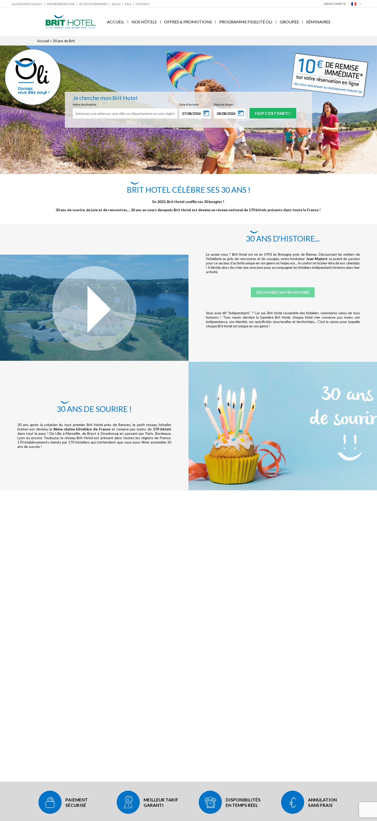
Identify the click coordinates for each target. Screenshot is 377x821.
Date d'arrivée (189, 104)
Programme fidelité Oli (245, 21)
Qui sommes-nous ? (27, 4)
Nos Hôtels (144, 21)
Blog (116, 4)
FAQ (128, 4)
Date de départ (224, 104)
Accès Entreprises (93, 4)
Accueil (115, 21)
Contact (142, 4)
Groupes (289, 21)
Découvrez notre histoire (282, 292)
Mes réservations (61, 4)
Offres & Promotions (188, 21)
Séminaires (318, 21)
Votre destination (84, 104)
